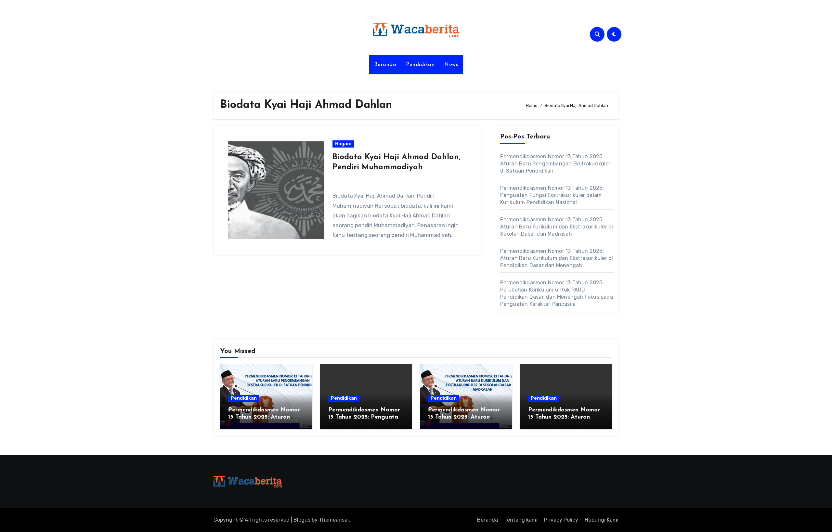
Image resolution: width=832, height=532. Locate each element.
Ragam (343, 144)
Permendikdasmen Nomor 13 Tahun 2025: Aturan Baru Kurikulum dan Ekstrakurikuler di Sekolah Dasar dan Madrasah (556, 226)
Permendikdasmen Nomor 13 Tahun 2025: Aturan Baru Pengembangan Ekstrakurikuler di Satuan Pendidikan (555, 163)
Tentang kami (521, 520)
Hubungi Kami (601, 520)
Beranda (385, 64)
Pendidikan (420, 64)
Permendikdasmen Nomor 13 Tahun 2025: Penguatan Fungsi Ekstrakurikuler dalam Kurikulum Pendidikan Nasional (552, 195)
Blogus (301, 520)
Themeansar (334, 520)
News (451, 64)
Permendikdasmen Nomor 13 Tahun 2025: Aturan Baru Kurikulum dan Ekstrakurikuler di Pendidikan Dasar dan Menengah (556, 258)
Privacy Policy (561, 520)
